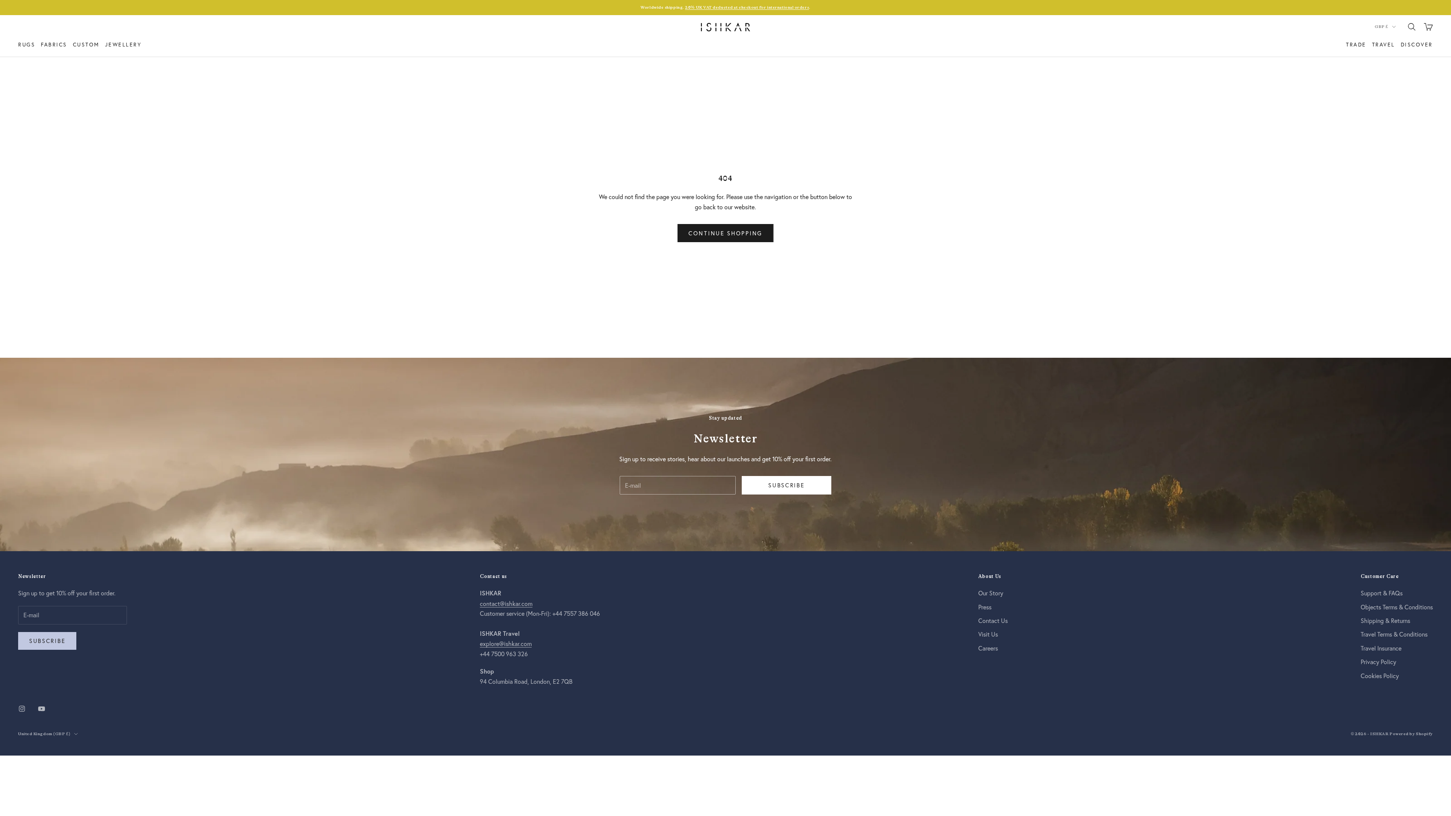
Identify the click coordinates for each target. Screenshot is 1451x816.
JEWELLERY (123, 44)
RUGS (26, 44)
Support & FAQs (1382, 593)
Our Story (990, 593)
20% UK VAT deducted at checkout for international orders (747, 7)
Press (985, 607)
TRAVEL (1383, 44)
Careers (988, 648)
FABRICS (54, 44)
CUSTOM (86, 44)
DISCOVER (1417, 44)
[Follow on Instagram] (22, 708)
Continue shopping (725, 233)
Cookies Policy (1380, 676)
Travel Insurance (1381, 648)
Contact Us (993, 620)
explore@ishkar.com (506, 644)
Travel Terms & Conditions (1394, 634)
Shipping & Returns (1385, 620)
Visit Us (988, 634)
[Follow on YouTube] (41, 708)
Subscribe (786, 485)
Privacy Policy (1378, 662)
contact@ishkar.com (506, 603)
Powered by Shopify (1411, 733)
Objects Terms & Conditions (1397, 607)
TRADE (1356, 44)
